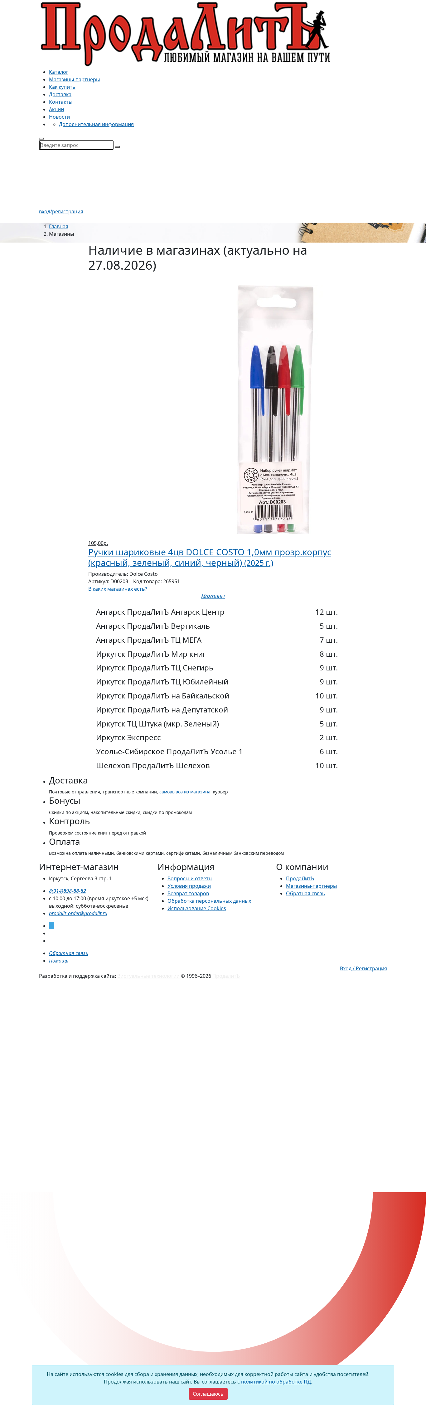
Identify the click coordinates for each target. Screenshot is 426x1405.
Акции (56, 109)
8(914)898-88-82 (67, 890)
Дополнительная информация (96, 124)
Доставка (60, 94)
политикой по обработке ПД (276, 1381)
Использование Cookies (196, 908)
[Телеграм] (51, 925)
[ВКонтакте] (51, 933)
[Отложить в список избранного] (213, 604)
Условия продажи (189, 885)
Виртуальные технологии (148, 975)
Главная (58, 226)
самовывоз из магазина (185, 792)
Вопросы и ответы (189, 878)
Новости (59, 116)
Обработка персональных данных (209, 900)
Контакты (60, 101)
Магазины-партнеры (74, 79)
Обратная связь (305, 893)
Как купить (62, 86)
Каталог (58, 72)
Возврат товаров (188, 893)
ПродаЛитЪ (300, 878)
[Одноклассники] (51, 940)
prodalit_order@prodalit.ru (78, 913)
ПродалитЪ (226, 975)
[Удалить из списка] (92, 281)
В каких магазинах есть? (117, 588)
